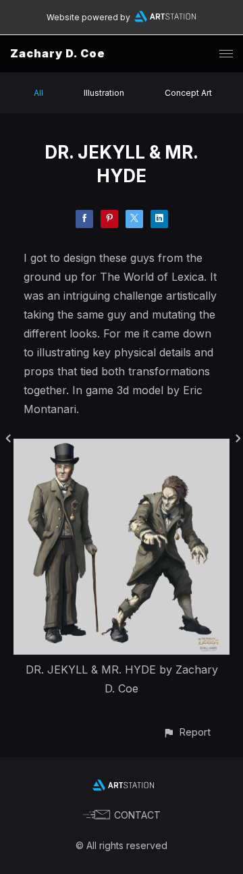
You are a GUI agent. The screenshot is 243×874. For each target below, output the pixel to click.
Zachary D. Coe (57, 53)
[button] (186, 732)
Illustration (104, 93)
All (38, 93)
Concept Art (188, 93)
